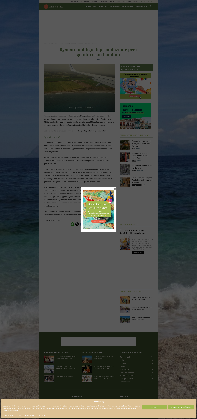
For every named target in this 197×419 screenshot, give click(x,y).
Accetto (154, 407)
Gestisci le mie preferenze (181, 407)
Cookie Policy (9, 415)
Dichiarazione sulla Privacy (26, 415)
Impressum (42, 415)
